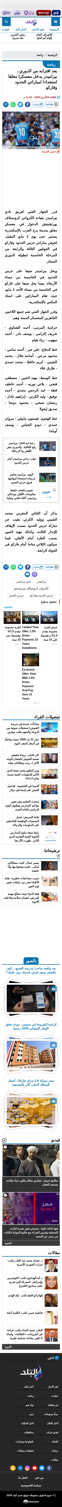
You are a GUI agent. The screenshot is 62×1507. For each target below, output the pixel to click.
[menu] (55, 21)
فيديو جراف (52, 1432)
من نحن (39, 1477)
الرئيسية (54, 29)
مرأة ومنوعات (51, 1414)
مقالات (54, 1459)
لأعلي (51, 1358)
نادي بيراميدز (23, 581)
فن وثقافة (53, 1405)
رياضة (40, 54)
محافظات (29, 1432)
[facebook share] (27, 104)
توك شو (30, 1405)
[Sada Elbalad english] (6, 13)
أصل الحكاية (27, 1423)
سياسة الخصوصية (31, 1485)
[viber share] (34, 574)
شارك (36, 104)
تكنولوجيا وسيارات (25, 1441)
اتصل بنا (22, 1477)
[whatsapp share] (13, 104)
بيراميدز (41, 581)
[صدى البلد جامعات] (29, 13)
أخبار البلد (20, 29)
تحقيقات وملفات (25, 1450)
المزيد (8, 1242)
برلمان (55, 1450)
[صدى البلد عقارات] (17, 13)
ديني (31, 1414)
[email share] (6, 104)
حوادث (54, 1395)
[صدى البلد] (30, 21)
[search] (6, 21)
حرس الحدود (16, 595)
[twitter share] (20, 104)
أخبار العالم (52, 1423)
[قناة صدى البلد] (56, 13)
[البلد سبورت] (43, 13)
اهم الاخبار (38, 29)
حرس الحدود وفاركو (41, 595)
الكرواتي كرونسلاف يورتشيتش (31, 588)
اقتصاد (55, 1441)
